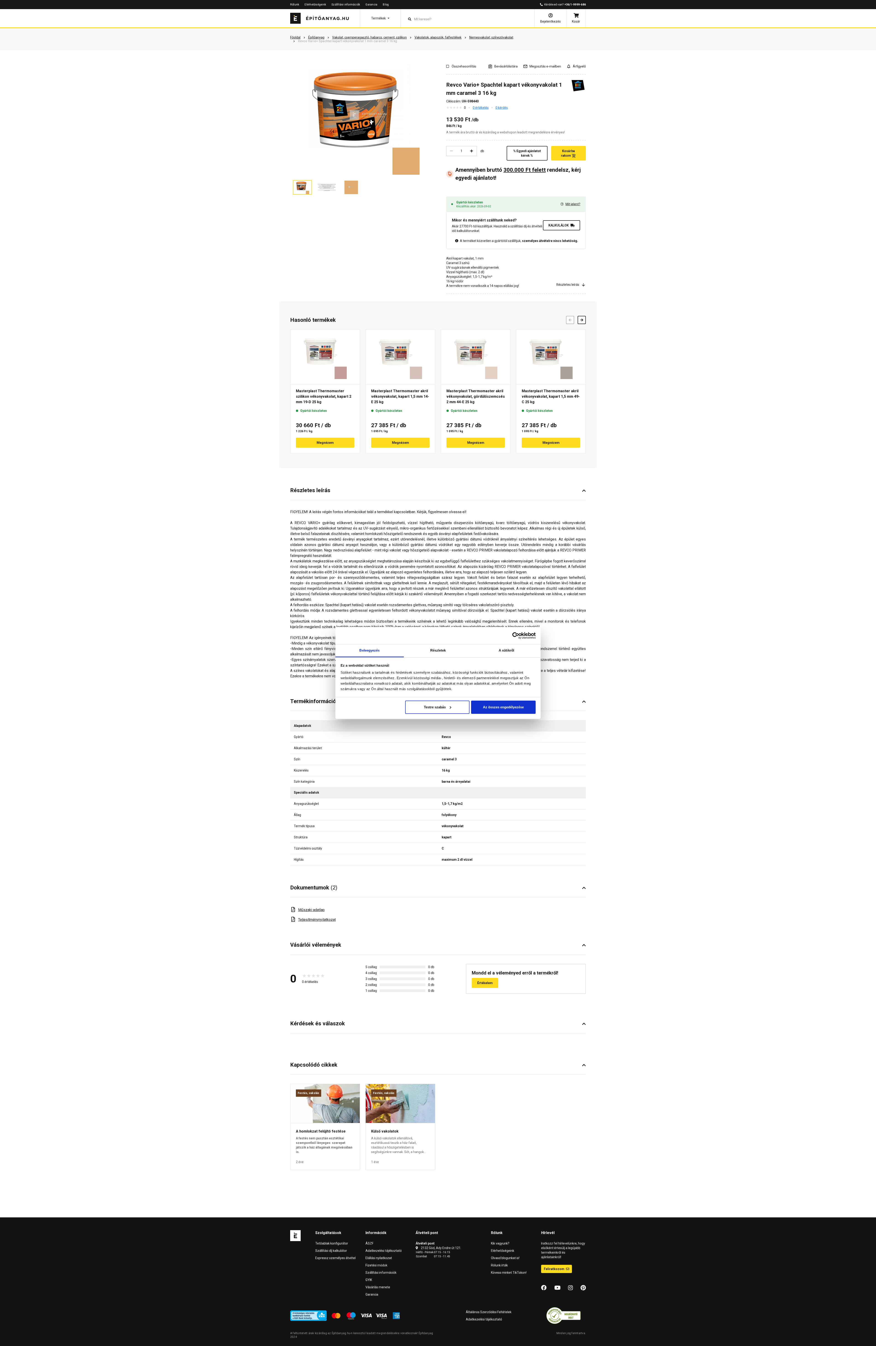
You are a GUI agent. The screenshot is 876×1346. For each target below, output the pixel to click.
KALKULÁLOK (558, 225)
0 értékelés (481, 107)
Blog (386, 4)
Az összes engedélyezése (503, 707)
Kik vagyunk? (500, 1243)
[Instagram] (570, 1288)
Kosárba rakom (568, 153)
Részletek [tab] (438, 650)
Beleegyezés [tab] (369, 650)
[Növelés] (472, 151)
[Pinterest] (583, 1288)
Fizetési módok (376, 1265)
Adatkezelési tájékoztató (383, 1250)
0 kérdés (501, 107)
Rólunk (294, 4)
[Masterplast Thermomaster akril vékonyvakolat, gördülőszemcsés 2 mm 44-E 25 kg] (475, 357)
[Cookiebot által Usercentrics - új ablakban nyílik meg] (516, 635)
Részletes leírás (567, 284)
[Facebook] (544, 1288)
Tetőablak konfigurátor (331, 1243)
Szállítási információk (345, 4)
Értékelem (485, 983)
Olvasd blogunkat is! (505, 1258)
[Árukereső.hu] (563, 1315)
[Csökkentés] (451, 151)
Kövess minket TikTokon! (509, 1272)
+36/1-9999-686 (575, 4)
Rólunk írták (499, 1265)
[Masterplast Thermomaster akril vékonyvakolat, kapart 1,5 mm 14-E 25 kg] (400, 357)
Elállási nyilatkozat (378, 1258)
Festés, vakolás (308, 1093)
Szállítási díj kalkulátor (331, 1250)
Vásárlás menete (377, 1287)
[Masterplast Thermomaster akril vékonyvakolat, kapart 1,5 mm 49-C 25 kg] (551, 357)
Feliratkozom (554, 1269)
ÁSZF (369, 1243)
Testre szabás (435, 707)
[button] (380, 18)
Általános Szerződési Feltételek (488, 1312)
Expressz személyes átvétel (335, 1258)
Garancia (371, 4)
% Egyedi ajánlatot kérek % (527, 153)
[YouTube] (557, 1288)
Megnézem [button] (325, 442)
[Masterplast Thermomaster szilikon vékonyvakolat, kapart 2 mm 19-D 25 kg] (325, 357)
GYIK (368, 1280)
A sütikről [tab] (506, 650)
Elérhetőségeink (315, 4)
